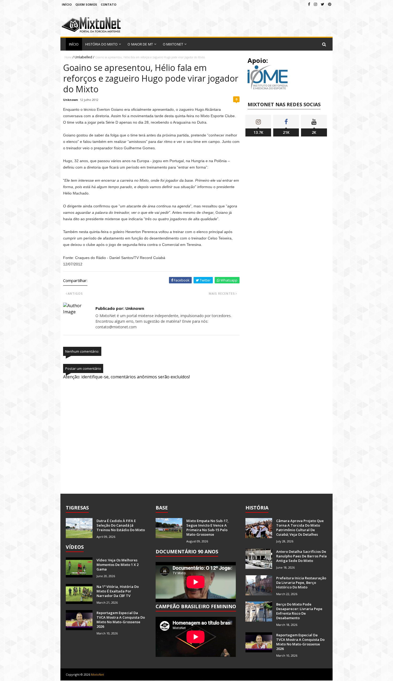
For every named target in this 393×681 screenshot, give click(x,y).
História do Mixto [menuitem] (101, 44)
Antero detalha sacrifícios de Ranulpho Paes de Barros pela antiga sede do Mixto (301, 556)
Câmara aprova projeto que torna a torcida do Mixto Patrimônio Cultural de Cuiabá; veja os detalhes (300, 527)
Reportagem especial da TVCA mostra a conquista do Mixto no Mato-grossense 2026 (121, 619)
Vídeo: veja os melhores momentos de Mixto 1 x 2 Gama (117, 565)
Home (68, 57)
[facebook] (309, 4)
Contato (108, 4)
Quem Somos (86, 4)
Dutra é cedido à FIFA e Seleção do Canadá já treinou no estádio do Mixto (121, 525)
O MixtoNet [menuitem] (173, 44)
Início (67, 4)
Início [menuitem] (74, 44)
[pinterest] (330, 4)
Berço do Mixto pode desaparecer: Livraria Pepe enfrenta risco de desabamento (299, 611)
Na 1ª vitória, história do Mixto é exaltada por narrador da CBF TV (118, 591)
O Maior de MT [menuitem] (140, 44)
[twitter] (322, 4)
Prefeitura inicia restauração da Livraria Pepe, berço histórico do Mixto (301, 582)
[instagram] (315, 4)
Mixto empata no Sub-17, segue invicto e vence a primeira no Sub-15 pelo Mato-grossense (207, 527)
